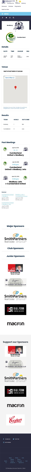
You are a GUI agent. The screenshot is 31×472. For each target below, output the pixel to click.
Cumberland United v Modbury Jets (15, 168)
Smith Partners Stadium (13, 71)
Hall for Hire (5, 9)
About (3, 3)
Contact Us (10, 3)
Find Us (18, 3)
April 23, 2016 (15, 176)
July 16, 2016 (15, 162)
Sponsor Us (21, 462)
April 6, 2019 (15, 148)
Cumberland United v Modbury (15, 154)
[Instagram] (9, 17)
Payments (18, 6)
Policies (11, 6)
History (23, 3)
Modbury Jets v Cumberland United (15, 182)
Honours (4, 6)
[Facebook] (2, 17)
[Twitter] (6, 17)
